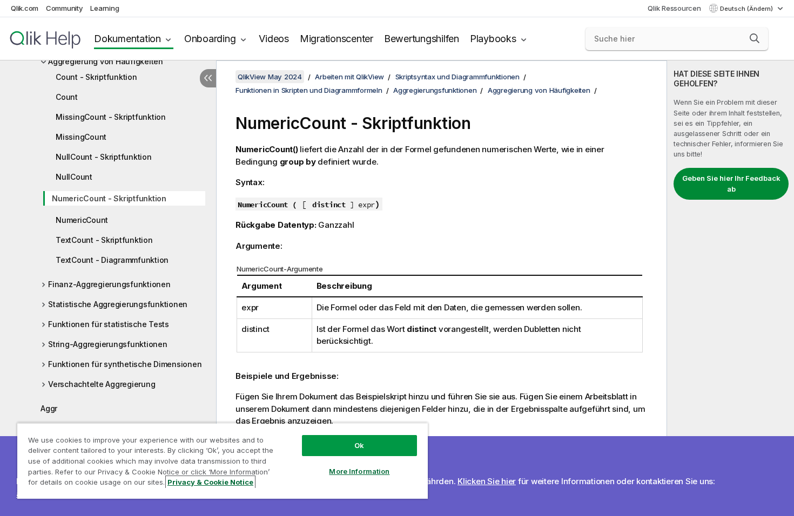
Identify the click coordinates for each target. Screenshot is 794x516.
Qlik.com (24, 8)
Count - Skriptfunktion (96, 77)
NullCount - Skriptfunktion (104, 156)
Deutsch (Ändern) (747, 8)
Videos (274, 38)
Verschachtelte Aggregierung (101, 384)
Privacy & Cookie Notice (210, 482)
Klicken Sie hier (486, 481)
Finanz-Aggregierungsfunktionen (109, 284)
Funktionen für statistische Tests (108, 324)
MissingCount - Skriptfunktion (111, 116)
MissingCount (81, 136)
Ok (359, 445)
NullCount (74, 176)
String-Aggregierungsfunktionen (107, 344)
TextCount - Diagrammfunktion (112, 259)
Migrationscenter (336, 38)
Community (64, 8)
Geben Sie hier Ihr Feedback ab (731, 183)
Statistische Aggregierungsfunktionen (117, 304)
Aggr (49, 408)
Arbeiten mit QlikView (349, 76)
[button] (754, 38)
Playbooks (493, 38)
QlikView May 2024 (270, 76)
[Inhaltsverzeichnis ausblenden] (208, 78)
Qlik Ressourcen (674, 8)
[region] (222, 461)
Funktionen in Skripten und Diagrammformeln (308, 90)
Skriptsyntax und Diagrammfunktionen (457, 76)
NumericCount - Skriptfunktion (109, 198)
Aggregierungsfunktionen (434, 90)
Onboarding (210, 38)
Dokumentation (127, 38)
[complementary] (730, 288)
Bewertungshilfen (421, 38)
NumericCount (82, 220)
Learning (104, 8)
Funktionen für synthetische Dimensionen (124, 364)
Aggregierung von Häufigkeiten (105, 61)
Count (67, 96)
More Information (359, 471)
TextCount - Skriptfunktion (104, 240)
